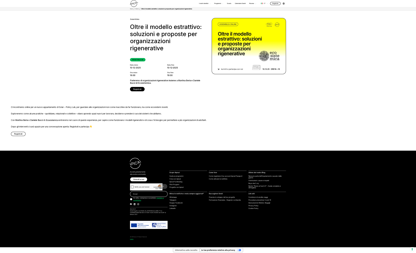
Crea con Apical (175, 179)
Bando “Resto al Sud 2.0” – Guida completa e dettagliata (264, 186)
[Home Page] (134, 3)
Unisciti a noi (138, 179)
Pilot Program (174, 184)
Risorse (251, 3)
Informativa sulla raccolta (186, 250)
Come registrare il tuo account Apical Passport (225, 176)
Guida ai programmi (176, 176)
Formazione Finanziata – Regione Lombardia (225, 200)
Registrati (275, 3)
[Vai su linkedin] (135, 204)
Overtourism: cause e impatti (258, 180)
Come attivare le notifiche (218, 179)
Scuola (229, 3)
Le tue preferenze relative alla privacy (218, 250)
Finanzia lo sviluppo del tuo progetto (222, 197)
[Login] (283, 3)
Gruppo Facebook (176, 203)
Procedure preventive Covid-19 (259, 200)
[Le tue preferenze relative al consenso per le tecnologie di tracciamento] (412, 249)
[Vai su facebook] (131, 204)
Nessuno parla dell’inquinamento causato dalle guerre (265, 176)
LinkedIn (172, 208)
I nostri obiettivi (203, 3)
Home (131, 8)
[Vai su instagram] (138, 204)
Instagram (173, 206)
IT (264, 3)
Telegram (172, 200)
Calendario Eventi (240, 3)
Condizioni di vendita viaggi (258, 197)
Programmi (217, 3)
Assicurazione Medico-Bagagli (259, 203)
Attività (137, 8)
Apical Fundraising (175, 182)
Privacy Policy (253, 206)
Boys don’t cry (253, 183)
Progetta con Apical (176, 187)
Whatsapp (173, 197)
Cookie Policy (253, 208)
